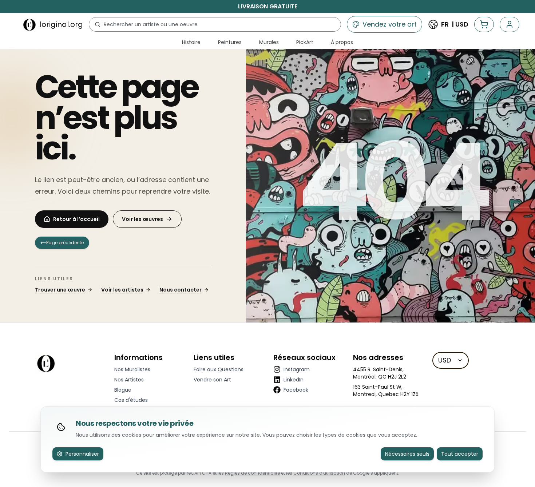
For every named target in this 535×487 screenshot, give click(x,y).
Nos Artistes (129, 379)
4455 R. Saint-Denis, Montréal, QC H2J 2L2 (379, 373)
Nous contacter (180, 289)
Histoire (191, 42)
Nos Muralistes (132, 369)
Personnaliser (82, 454)
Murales (269, 42)
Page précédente (65, 242)
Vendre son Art (212, 379)
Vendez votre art (389, 24)
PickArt (304, 42)
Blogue (122, 389)
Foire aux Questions (218, 369)
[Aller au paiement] (484, 24)
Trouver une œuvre (60, 289)
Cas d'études (131, 400)
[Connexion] (509, 24)
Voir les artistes (122, 289)
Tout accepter (459, 454)
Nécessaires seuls (407, 454)
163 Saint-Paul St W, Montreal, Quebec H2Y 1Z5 (386, 390)
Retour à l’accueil (76, 219)
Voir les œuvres (142, 219)
